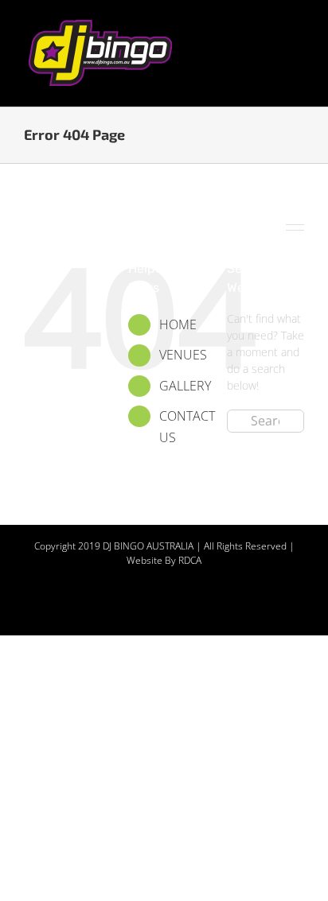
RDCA (189, 560)
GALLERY (185, 385)
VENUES (183, 354)
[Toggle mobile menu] (297, 24)
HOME (178, 324)
